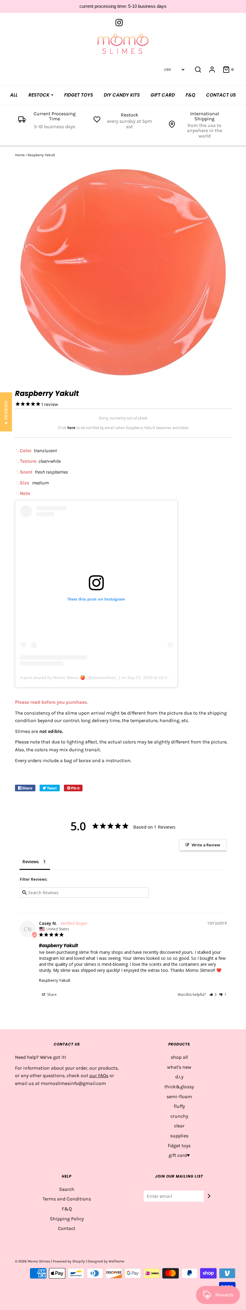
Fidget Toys (78, 95)
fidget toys (179, 1145)
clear (179, 1126)
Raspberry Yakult (54, 980)
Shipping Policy (67, 1219)
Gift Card (163, 95)
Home (20, 155)
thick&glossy (179, 1086)
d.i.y (179, 1077)
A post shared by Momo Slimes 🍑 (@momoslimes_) (70, 677)
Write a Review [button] (206, 845)
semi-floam (179, 1096)
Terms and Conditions (67, 1199)
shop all (179, 1057)
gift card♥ (179, 1155)
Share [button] (51, 994)
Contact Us (221, 95)
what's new (179, 1067)
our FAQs (98, 1075)
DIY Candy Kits (122, 95)
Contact (66, 1228)
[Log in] (212, 69)
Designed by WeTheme (106, 1261)
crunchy (179, 1116)
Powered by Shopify (69, 1261)
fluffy (179, 1106)
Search (66, 1189)
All (14, 95)
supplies (179, 1136)
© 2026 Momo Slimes (32, 1261)
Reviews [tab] (30, 861)
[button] (213, 994)
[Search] (198, 69)
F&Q (190, 95)
